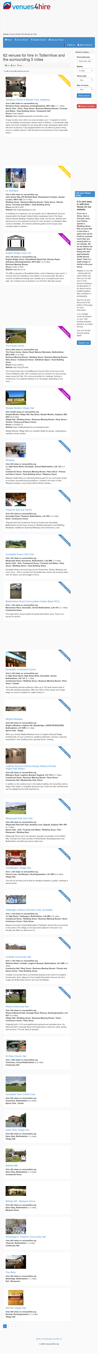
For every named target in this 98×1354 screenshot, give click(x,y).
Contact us (57, 1338)
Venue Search (22, 39)
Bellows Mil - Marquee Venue (20, 1201)
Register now (83, 342)
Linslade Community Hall (18, 956)
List (8, 65)
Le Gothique (12, 190)
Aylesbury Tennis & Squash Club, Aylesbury (28, 99)
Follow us (71, 45)
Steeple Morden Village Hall (20, 407)
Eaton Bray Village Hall (17, 1129)
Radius (80, 66)
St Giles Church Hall (16, 1056)
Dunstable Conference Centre (21, 669)
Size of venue (83, 85)
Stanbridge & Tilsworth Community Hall (26, 1236)
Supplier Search (39, 39)
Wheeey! (10, 460)
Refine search (84, 95)
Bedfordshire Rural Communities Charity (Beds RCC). (33, 601)
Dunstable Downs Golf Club (20, 554)
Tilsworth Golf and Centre (19, 509)
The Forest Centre (15, 345)
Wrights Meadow (14, 719)
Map (20, 65)
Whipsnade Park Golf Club (19, 818)
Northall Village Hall (16, 1307)
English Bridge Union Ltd (18, 252)
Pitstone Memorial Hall (17, 1006)
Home (9, 39)
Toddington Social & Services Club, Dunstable (29, 909)
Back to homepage (44, 1338)
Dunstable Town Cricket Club (20, 1094)
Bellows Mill (12, 1165)
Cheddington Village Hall (18, 867)
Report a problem (87, 106)
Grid (14, 65)
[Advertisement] (74, 17)
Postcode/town (83, 57)
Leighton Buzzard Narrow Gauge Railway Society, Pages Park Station (31, 767)
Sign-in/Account (85, 45)
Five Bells (11, 1272)
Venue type (82, 76)
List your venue (56, 39)
